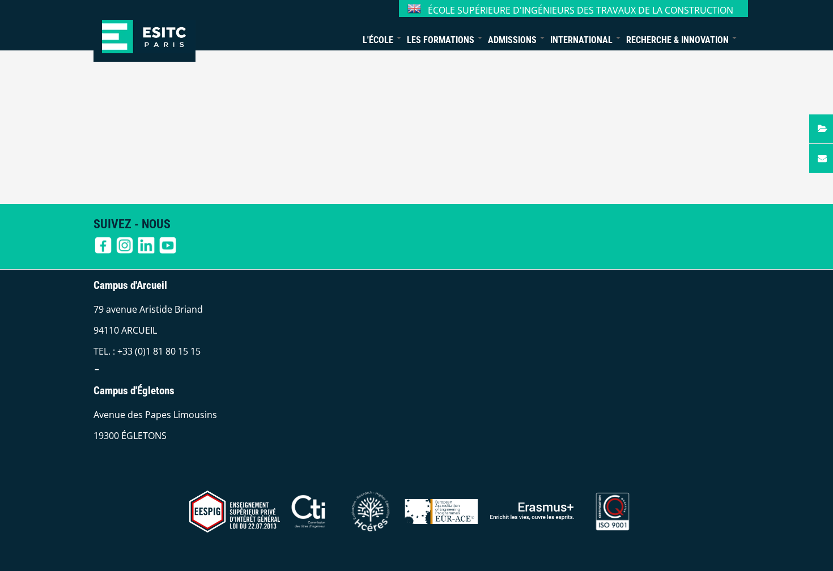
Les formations (442, 40)
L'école (379, 40)
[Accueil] (145, 31)
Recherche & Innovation (678, 40)
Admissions (513, 40)
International (582, 40)
